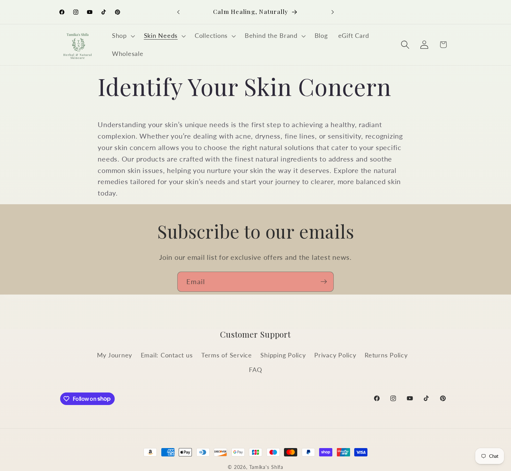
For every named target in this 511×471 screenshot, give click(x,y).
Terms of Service (226, 355)
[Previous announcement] (178, 12)
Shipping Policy (283, 355)
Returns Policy (386, 355)
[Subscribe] (323, 282)
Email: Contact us (167, 355)
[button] (123, 36)
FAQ (255, 369)
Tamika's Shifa (266, 467)
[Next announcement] (332, 12)
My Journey (114, 355)
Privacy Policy (335, 355)
